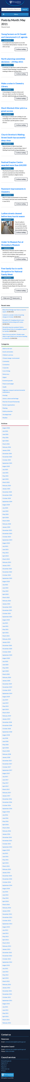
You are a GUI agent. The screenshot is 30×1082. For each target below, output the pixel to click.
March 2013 (6, 943)
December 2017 (7, 760)
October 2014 (6, 882)
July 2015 (5, 853)
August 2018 (6, 735)
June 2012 (5, 971)
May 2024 (5, 514)
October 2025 (6, 460)
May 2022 (5, 591)
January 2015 (6, 872)
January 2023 (6, 565)
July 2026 (5, 431)
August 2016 (6, 812)
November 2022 (7, 572)
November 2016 (7, 802)
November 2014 (7, 879)
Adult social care (7, 348)
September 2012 (7, 962)
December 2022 (7, 568)
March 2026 (6, 444)
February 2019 (6, 716)
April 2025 (5, 479)
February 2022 (6, 600)
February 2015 (6, 869)
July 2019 (5, 700)
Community (5, 361)
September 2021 (7, 616)
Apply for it (4, 1063)
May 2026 (5, 437)
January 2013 (6, 949)
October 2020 (6, 652)
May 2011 (5, 1013)
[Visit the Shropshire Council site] (7, 1075)
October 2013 (6, 920)
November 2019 (7, 687)
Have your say (5, 1069)
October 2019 (6, 690)
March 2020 (6, 674)
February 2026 (6, 447)
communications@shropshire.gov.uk (15, 1042)
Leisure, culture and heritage (10, 398)
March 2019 (6, 712)
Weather (5, 417)
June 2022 (5, 588)
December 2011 (7, 991)
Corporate (5, 367)
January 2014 (6, 911)
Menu (16, 14)
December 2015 (7, 837)
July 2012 (5, 968)
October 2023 (6, 536)
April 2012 (5, 978)
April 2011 (5, 1016)
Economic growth (7, 380)
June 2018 (5, 741)
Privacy (3, 1071)
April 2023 (5, 556)
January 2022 (6, 604)
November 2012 (7, 955)
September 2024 (7, 501)
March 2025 (6, 482)
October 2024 (6, 498)
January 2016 (6, 834)
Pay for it (3, 1065)
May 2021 (5, 629)
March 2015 (6, 866)
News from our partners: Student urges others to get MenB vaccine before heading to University (14, 336)
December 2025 (7, 453)
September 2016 (7, 808)
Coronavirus (6, 364)
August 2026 (6, 428)
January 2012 (6, 987)
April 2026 (5, 440)
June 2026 (5, 434)
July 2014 (5, 891)
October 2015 (6, 843)
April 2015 (5, 863)
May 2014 (5, 898)
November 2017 (7, 764)
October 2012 (6, 959)
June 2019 (5, 703)
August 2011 (6, 1003)
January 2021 (6, 642)
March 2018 (6, 751)
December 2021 (7, 607)
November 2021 (7, 610)
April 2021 (5, 632)
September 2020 (7, 655)
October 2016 (6, 805)
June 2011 (5, 1010)
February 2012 (6, 984)
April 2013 (5, 939)
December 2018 (7, 722)
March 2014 (6, 904)
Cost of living (6, 371)
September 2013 (7, 923)
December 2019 (7, 684)
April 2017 (5, 786)
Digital (4, 377)
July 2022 (5, 584)
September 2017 (7, 770)
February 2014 (6, 907)
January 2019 (6, 719)
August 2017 (6, 773)
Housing (4, 395)
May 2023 (5, 552)
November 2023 (7, 533)
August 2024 (6, 504)
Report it (3, 1067)
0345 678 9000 (9, 1051)
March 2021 (6, 636)
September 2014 (7, 885)
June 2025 (5, 472)
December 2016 (7, 799)
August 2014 (6, 888)
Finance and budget (8, 383)
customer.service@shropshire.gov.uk (15, 1049)
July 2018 (5, 738)
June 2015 (5, 856)
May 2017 (5, 783)
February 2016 (6, 831)
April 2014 (5, 901)
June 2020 (5, 664)
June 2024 (5, 511)
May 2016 (5, 821)
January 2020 (6, 680)
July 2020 (5, 661)
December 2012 (7, 952)
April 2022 (5, 594)
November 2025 (7, 456)
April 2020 (5, 671)
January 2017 (6, 796)
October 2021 (6, 613)
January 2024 (6, 527)
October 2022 (6, 575)
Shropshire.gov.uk (6, 1061)
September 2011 (7, 1000)
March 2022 (6, 597)
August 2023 (6, 543)
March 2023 (6, 559)
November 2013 (7, 917)
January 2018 (6, 757)
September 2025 (7, 463)
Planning (4, 408)
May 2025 (5, 476)
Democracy (5, 374)
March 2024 (6, 520)
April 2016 (5, 824)
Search (25, 9)
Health (4, 387)
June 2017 (5, 780)
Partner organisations (8, 405)
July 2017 (5, 776)
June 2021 (5, 626)
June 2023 (5, 549)
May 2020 (5, 668)
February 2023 (6, 562)
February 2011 (6, 1023)
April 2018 (5, 748)
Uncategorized (6, 414)
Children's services (7, 355)
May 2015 (5, 859)
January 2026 (6, 450)
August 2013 (6, 927)
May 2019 (5, 706)
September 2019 (7, 693)
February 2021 (6, 639)
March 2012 (6, 981)
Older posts (6, 298)
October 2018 (6, 728)
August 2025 (6, 466)
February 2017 (6, 792)
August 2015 (6, 850)
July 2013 (5, 930)
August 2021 (6, 620)
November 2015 (7, 840)
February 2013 (6, 946)
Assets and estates (7, 351)
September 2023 (7, 540)
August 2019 (6, 696)
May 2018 (5, 744)
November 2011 (7, 994)
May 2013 (5, 936)
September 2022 (7, 578)
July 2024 (5, 508)
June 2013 (5, 933)
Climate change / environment (11, 358)
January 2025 (6, 488)
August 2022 (6, 581)
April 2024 (5, 517)
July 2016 (5, 815)
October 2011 (6, 997)
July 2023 (5, 546)
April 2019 (5, 709)
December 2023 (7, 530)
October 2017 (6, 767)
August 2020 (6, 658)
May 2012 (5, 975)
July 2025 (5, 469)
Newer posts (16, 298)
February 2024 (6, 524)
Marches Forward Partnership (11, 401)
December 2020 (7, 645)
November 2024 (7, 495)
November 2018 (7, 725)
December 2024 (7, 492)
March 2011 (6, 1019)
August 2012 (6, 965)
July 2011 (5, 1007)
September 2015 (7, 847)
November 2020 (7, 648)
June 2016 (5, 818)
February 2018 (6, 754)
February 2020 (6, 677)
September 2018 (7, 732)
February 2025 (6, 485)
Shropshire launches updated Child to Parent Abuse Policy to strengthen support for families (14, 329)
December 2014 (7, 875)
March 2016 (6, 827)
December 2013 (7, 914)
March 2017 (6, 789)
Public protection (7, 411)
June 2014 (5, 895)
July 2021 (5, 623)
